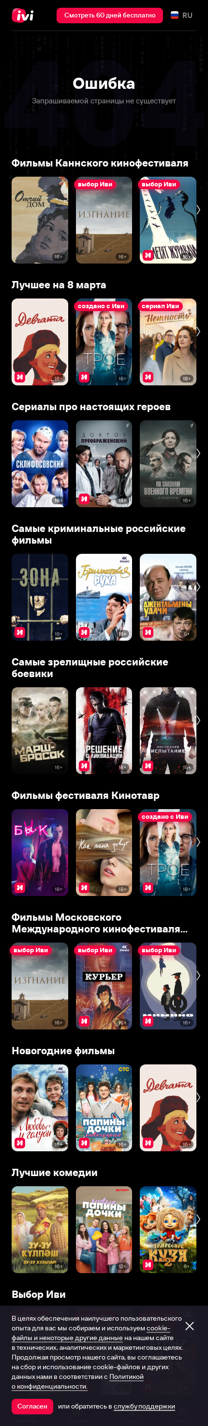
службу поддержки (144, 1406)
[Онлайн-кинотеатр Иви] (25, 15)
